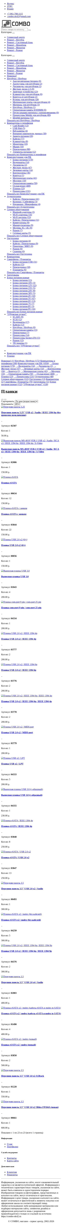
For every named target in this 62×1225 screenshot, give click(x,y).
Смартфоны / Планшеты (19, 259)
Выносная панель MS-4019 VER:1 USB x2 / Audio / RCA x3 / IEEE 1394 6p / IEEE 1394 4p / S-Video (30, 450)
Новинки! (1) (7, 361)
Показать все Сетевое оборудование (24, 235)
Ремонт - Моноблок (16, 45)
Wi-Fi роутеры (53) (22, 217)
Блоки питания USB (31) (25, 262)
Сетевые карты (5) (22, 233)
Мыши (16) (18, 146)
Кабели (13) (18, 324)
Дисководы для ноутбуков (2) (27, 86)
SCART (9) (18, 317)
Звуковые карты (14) (23, 170)
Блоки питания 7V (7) (23, 304)
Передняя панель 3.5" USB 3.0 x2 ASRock (22, 1076)
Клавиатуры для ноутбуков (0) (27, 94)
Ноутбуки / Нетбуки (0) (24, 327)
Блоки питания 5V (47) (24, 298)
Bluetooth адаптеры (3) (24, 212)
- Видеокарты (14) (25, 366)
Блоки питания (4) (22, 241)
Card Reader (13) (21, 125)
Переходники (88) (21, 149)
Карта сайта (13, 1161)
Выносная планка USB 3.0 (15, 576)
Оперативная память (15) (25, 330)
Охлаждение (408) (22, 186)
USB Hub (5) (19, 128)
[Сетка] (5, 399)
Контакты (12, 1158)
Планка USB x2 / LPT (12, 764)
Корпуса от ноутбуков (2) (25, 97)
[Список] (2, 399)
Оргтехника (13, 238)
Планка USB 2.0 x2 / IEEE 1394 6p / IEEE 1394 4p (26, 701)
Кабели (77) (18, 139)
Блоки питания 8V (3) (23, 306)
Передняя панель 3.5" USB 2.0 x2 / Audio (22, 888)
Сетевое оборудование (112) (15, 379)
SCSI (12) (17, 319)
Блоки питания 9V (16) (24, 309)
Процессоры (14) (21, 335)
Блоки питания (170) (23, 159)
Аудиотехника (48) (44, 376)
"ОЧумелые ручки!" (17, 314)
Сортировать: (7, 401)
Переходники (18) (21, 267)
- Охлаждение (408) (44, 374)
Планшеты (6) (19, 269)
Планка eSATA (9, 483)
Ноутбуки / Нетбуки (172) (27, 361)
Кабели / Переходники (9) (25, 243)
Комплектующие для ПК (19, 157)
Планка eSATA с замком (13, 514)
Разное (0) (17, 249)
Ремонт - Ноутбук (15, 40)
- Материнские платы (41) (34, 371)
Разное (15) (18, 340)
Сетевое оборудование (18, 209)
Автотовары (13, 275)
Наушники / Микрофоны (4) (26, 204)
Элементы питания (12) (24, 152)
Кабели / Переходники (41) (26, 199)
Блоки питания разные (18, 277)
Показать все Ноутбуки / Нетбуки (23, 120)
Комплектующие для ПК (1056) (33, 363)
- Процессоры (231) (24, 376)
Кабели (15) (18, 264)
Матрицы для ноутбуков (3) (26, 104)
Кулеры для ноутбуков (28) (26, 99)
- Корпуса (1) (12, 371)
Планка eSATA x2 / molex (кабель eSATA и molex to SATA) (31, 1013)
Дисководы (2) (20, 165)
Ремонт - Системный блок (20, 42)
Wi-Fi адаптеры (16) (22, 214)
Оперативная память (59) (25, 183)
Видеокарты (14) (21, 162)
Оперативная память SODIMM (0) (29, 110)
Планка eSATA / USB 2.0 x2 (15, 857)
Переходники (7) (21, 332)
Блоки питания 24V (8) (24, 290)
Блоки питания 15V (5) (24, 288)
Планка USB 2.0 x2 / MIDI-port (17, 732)
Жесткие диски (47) (22, 167)
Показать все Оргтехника (19, 254)
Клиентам (12, 1172)
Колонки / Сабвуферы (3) (25, 201)
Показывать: (7, 404)
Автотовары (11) (41, 382)
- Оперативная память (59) (19, 374)
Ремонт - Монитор (16, 47)
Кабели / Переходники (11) (26, 220)
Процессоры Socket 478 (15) (26, 338)
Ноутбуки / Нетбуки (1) (24, 107)
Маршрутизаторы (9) (23, 225)
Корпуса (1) (18, 175)
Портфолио (12, 1146)
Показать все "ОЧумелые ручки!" (23, 345)
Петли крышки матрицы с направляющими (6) (36, 112)
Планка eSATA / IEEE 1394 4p (16, 826)
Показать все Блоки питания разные (25, 311)
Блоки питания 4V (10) (24, 296)
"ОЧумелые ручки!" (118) (35, 384)
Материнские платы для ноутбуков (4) (31, 102)
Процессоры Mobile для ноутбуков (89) (32, 115)
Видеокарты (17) (21, 322)
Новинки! (12, 76)
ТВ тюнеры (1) (20, 343)
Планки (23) (19, 188)
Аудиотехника (14, 196)
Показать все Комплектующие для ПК (26, 194)
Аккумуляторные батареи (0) (27, 81)
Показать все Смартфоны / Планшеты (25, 272)
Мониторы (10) (20, 144)
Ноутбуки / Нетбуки (17, 78)
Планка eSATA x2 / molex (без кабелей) (21, 920)
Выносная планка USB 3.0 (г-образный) (21, 795)
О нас (10, 1144)
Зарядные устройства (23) (25, 91)
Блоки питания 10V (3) (24, 283)
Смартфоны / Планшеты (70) (18, 382)
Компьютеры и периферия (20, 123)
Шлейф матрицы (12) (23, 118)
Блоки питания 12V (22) (24, 285)
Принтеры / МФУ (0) (23, 246)
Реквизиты (12, 1174)
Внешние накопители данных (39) (29, 133)
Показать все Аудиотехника (20, 207)
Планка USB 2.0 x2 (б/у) (13, 545)
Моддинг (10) (19, 180)
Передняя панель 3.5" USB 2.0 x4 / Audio (22, 982)
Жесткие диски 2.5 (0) (23, 89)
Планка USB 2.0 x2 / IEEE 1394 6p (18, 670)
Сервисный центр (16, 37)
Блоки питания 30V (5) (24, 293)
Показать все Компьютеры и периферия (26, 154)
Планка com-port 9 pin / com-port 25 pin (21, 607)
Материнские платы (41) (25, 178)
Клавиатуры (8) (20, 141)
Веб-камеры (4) (20, 131)
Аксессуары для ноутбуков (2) (27, 84)
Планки (11, 356)
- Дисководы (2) (44, 366)
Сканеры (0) (19, 251)
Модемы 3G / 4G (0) (22, 228)
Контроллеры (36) (21, 173)
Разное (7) (17, 230)
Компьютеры (13, 256)
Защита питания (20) (23, 136)
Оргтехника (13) (37, 379)
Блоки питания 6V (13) (24, 301)
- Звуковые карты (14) (32, 368)
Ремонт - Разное (15, 50)
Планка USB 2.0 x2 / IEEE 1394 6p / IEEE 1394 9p (26, 951)
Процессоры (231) (21, 191)
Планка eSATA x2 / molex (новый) (18, 1045)
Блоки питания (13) (22, 280)
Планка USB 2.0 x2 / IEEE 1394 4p (18, 639)
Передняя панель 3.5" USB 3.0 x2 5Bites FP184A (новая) (30, 1107)
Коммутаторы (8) (21, 222)
